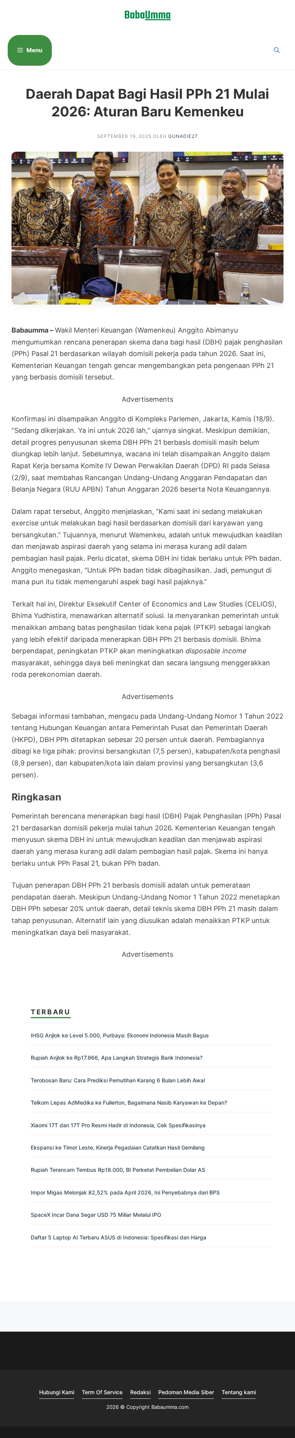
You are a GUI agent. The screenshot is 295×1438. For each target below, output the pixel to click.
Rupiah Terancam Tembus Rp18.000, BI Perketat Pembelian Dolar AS (118, 1169)
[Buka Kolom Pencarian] (276, 50)
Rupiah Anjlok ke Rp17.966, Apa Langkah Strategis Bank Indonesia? (116, 1057)
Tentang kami (239, 1392)
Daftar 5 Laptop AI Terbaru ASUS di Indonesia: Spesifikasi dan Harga (118, 1237)
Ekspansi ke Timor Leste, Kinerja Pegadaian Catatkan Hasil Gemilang (118, 1147)
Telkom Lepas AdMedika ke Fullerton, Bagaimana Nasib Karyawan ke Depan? (129, 1102)
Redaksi (140, 1392)
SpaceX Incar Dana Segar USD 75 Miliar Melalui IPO (96, 1214)
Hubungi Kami (56, 1392)
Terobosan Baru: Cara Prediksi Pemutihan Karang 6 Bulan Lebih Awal (118, 1080)
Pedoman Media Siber (186, 1392)
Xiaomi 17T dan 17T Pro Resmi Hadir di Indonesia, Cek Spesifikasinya (118, 1125)
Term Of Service (102, 1392)
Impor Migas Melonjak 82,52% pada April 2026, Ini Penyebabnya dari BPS (125, 1192)
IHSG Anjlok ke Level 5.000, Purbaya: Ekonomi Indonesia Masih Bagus (120, 1035)
